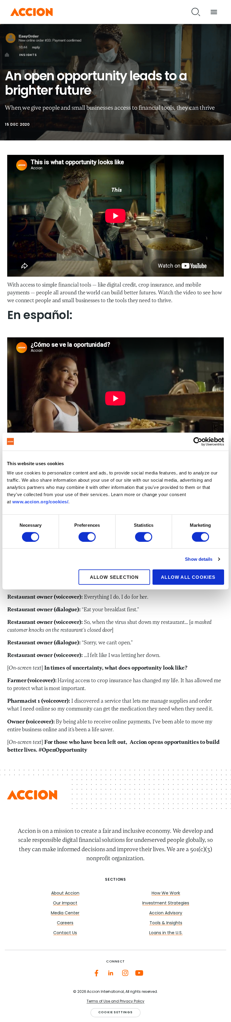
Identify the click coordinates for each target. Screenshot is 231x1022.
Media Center (65, 913)
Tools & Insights (165, 923)
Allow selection (114, 577)
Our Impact (65, 903)
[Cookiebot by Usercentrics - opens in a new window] (197, 441)
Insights (28, 55)
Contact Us (65, 933)
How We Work (166, 893)
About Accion (65, 893)
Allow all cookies (188, 577)
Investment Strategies (165, 903)
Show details (198, 558)
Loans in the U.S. (166, 933)
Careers (65, 923)
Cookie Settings (115, 1012)
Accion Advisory (165, 913)
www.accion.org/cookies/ (40, 501)
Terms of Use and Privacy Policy (115, 1001)
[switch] (87, 537)
